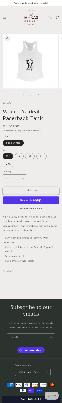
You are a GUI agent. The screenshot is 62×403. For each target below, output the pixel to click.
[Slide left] (23, 95)
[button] (4, 17)
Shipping (17, 131)
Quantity (7, 171)
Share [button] (10, 271)
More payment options (31, 208)
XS (7, 156)
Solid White (13, 143)
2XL (8, 164)
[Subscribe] (51, 337)
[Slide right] (38, 95)
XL (41, 156)
